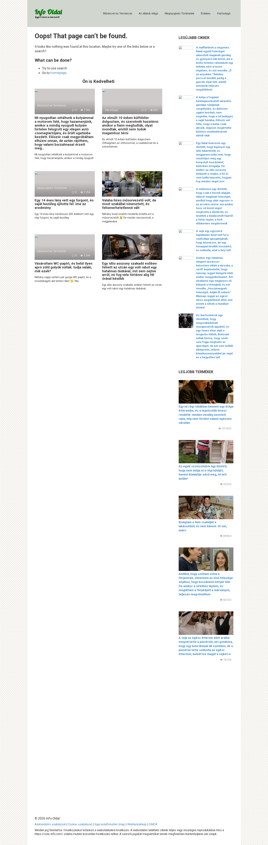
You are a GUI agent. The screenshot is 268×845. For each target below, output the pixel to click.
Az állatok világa (148, 13)
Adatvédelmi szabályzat (50, 824)
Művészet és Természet (117, 13)
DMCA (153, 824)
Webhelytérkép (137, 824)
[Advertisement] (206, 736)
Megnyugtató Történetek (179, 13)
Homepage (58, 73)
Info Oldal (48, 12)
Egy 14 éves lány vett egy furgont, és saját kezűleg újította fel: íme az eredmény (64, 204)
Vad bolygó (223, 13)
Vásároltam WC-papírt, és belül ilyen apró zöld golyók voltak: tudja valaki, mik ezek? (63, 267)
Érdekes (205, 13)
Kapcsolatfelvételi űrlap (109, 824)
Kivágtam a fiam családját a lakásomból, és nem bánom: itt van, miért (203, 526)
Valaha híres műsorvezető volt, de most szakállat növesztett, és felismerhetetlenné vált (129, 204)
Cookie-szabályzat (80, 824)
